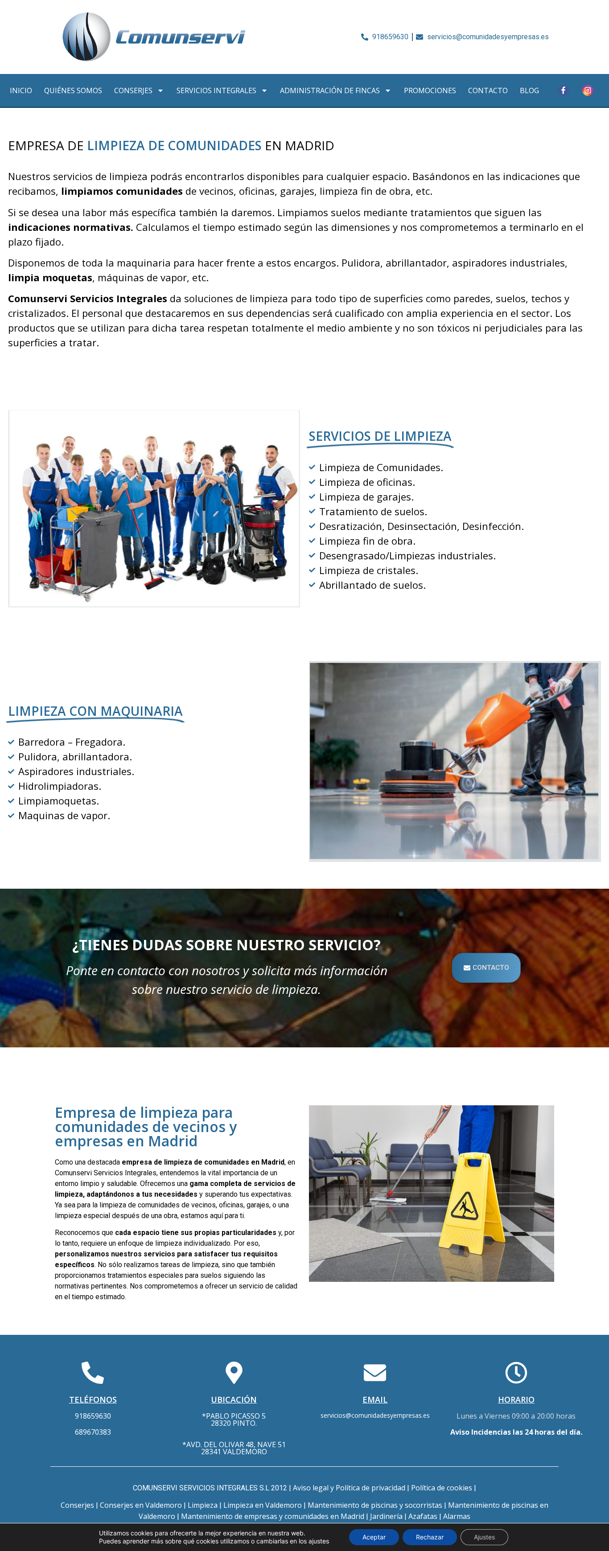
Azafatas (422, 1516)
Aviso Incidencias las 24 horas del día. (516, 1432)
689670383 (93, 1432)
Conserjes (77, 1505)
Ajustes (484, 1537)
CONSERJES (133, 90)
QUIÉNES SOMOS (73, 90)
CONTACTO (488, 90)
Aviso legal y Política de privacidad (349, 1488)
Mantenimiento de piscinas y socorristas (375, 1505)
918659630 (93, 1416)
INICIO (21, 90)
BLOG (529, 90)
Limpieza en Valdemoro (262, 1505)
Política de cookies (441, 1488)
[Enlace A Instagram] (587, 90)
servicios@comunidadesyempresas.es (375, 1415)
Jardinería (386, 1516)
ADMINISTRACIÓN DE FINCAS (330, 90)
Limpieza (203, 1505)
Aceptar (374, 1537)
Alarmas (456, 1516)
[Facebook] (563, 90)
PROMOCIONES (430, 90)
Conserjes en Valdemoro (141, 1505)
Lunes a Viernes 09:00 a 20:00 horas (516, 1416)
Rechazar (430, 1537)
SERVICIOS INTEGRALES (216, 90)
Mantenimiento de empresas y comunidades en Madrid (272, 1516)
